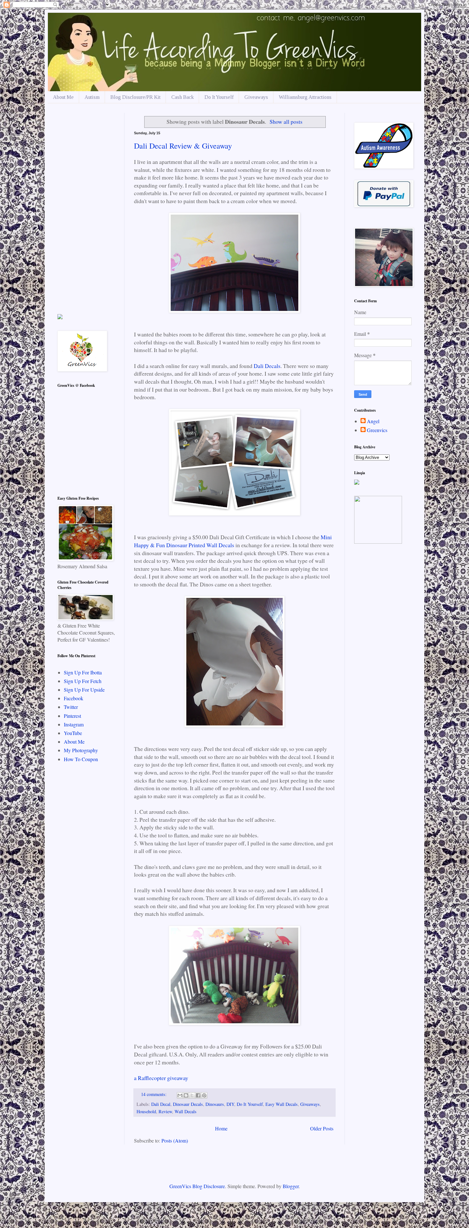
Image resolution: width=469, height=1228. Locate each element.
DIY (230, 1104)
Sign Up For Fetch (82, 681)
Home (221, 1128)
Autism (92, 97)
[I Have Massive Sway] (60, 317)
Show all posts (286, 121)
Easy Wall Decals (281, 1104)
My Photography (81, 750)
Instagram (74, 724)
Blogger (291, 1186)
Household (146, 1111)
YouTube (73, 733)
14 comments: (154, 1094)
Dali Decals (267, 366)
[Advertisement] (86, 208)
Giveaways (256, 97)
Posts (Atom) (174, 1140)
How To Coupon (81, 759)
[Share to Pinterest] (204, 1095)
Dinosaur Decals (188, 1104)
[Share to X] (192, 1095)
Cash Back (182, 97)
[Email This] (180, 1095)
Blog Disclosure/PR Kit (135, 97)
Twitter (71, 706)
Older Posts (321, 1128)
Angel (373, 421)
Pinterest (72, 715)
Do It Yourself (219, 97)
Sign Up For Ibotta (83, 672)
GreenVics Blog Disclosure (197, 1186)
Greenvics (377, 430)
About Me (63, 97)
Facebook (73, 698)
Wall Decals (186, 1111)
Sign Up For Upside (84, 689)
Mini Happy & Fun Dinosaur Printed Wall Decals (233, 541)
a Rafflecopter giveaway (161, 1078)
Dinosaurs (214, 1104)
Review (165, 1111)
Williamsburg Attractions (305, 97)
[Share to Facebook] (198, 1095)
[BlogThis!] (186, 1095)
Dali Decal (160, 1104)
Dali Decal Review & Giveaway (183, 146)
